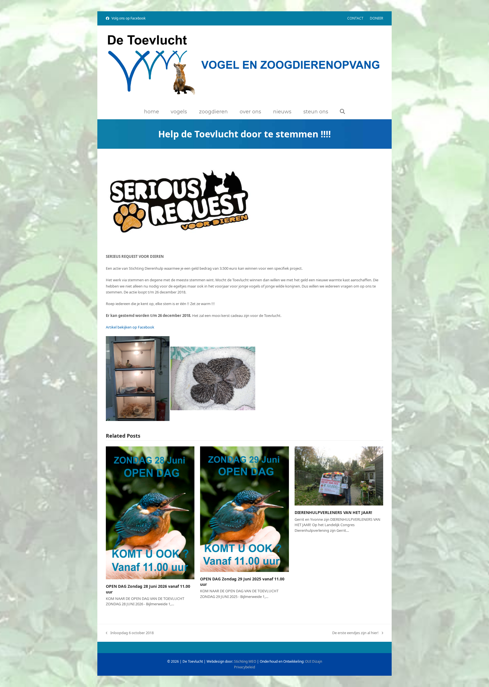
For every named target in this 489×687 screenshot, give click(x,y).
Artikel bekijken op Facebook (130, 327)
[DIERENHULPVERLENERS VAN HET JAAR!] (339, 475)
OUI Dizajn (313, 661)
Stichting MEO (245, 661)
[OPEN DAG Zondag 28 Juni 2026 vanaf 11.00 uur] (150, 512)
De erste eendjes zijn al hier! (355, 633)
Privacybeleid (244, 667)
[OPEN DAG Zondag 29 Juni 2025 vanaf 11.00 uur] (244, 508)
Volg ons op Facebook (128, 18)
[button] (342, 112)
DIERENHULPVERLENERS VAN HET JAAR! (333, 512)
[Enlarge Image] (179, 202)
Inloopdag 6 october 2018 (130, 633)
